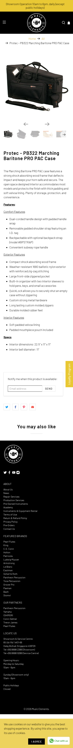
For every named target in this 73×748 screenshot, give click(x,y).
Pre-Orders (9, 525)
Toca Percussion (11, 581)
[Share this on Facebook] (15, 407)
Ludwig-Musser (11, 559)
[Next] (47, 124)
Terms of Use (10, 514)
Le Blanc (7, 566)
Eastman (8, 570)
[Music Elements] (36, 22)
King (5, 545)
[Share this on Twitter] (7, 407)
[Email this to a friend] (32, 407)
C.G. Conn (8, 548)
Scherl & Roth (10, 573)
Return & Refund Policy (15, 518)
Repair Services (11, 496)
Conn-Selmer (10, 618)
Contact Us (9, 528)
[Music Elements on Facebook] (9, 473)
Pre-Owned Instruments (15, 503)
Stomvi (7, 595)
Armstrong (8, 563)
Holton (6, 552)
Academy (8, 507)
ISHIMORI (8, 615)
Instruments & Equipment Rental (20, 510)
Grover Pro (8, 584)
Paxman (7, 588)
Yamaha (7, 611)
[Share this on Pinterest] (24, 407)
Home (32, 38)
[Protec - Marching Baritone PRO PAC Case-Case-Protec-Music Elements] (37, 86)
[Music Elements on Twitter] (5, 473)
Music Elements (40, 709)
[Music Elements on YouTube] (13, 473)
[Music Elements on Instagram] (18, 473)
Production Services (13, 500)
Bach (6, 591)
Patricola (8, 555)
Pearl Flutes (9, 541)
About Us (8, 489)
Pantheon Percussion (14, 577)
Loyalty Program (69, 374)
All (43, 38)
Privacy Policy (10, 521)
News (6, 493)
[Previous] (25, 124)
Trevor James (10, 622)
